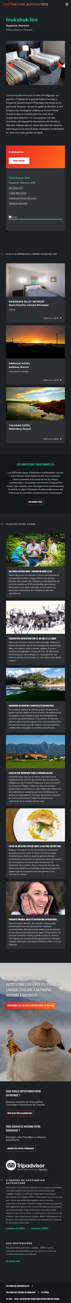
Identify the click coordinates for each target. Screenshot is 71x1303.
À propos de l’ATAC (15, 1228)
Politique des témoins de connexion (20, 1292)
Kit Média (45, 1292)
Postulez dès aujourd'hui (19, 1113)
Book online (19, 160)
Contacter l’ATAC (39, 1228)
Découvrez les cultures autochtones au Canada (31, 1005)
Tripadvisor (42, 1169)
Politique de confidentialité (17, 1286)
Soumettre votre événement (20, 1148)
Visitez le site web (18, 203)
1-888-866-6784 (18, 193)
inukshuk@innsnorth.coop (22, 198)
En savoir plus (36, 502)
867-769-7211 (16, 187)
